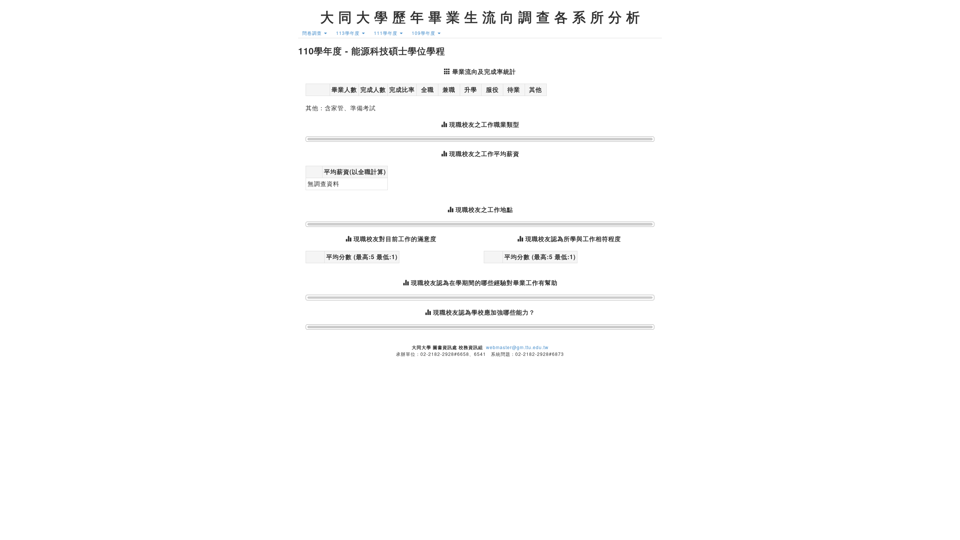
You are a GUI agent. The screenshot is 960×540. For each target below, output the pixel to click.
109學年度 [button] (424, 33)
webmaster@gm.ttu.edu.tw (517, 347)
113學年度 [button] (348, 33)
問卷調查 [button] (312, 33)
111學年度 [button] (386, 33)
